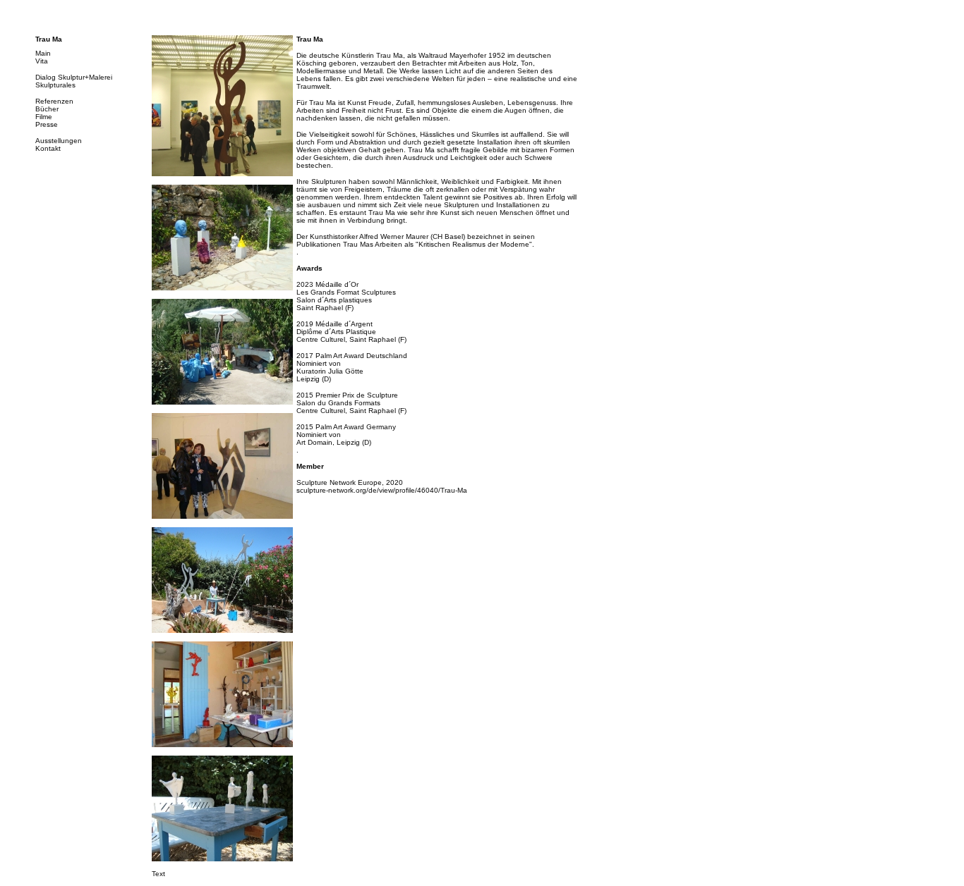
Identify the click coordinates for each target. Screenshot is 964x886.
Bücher (47, 109)
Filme (43, 117)
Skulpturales (55, 85)
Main (43, 53)
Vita (41, 61)
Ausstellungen (58, 140)
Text (158, 874)
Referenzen (54, 101)
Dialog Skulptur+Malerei (73, 77)
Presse (46, 124)
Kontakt (48, 148)
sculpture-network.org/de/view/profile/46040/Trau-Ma (381, 490)
